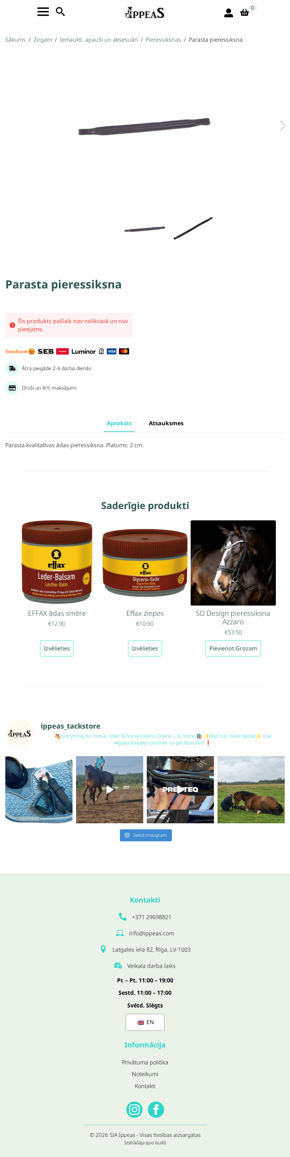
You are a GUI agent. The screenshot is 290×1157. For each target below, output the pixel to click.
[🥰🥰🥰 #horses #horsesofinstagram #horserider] (251, 789)
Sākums (15, 39)
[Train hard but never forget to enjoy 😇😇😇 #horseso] (109, 789)
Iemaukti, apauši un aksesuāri (99, 39)
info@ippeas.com (151, 933)
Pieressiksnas (163, 39)
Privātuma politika (145, 1062)
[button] (275, 126)
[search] (60, 11)
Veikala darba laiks (151, 966)
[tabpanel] (145, 445)
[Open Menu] (43, 11)
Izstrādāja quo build (145, 1142)
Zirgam (43, 39)
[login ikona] (228, 12)
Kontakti (145, 1086)
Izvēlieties (57, 648)
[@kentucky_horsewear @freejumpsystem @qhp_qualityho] (38, 789)
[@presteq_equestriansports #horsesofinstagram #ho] (180, 789)
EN (149, 1022)
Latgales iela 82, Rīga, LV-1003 (151, 949)
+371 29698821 (152, 917)
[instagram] (134, 1110)
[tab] (119, 423)
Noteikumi (145, 1074)
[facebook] (156, 1110)
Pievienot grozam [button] (233, 648)
